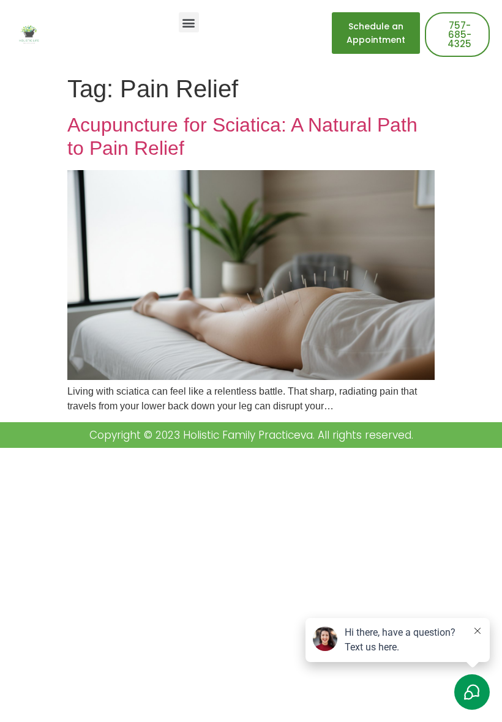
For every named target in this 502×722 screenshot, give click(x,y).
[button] (189, 22)
